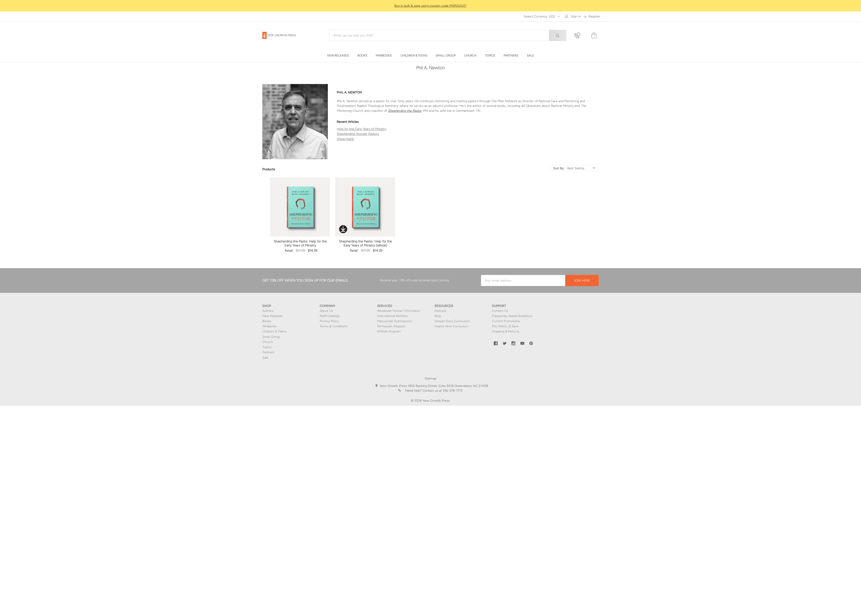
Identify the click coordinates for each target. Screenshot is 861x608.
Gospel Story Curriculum (452, 321)
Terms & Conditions (334, 326)
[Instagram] (513, 343)
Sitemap (430, 378)
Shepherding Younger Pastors (358, 134)
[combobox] (448, 35)
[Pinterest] (531, 343)
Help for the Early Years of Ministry (361, 129)
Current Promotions (506, 321)
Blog (438, 316)
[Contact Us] (580, 35)
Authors (268, 311)
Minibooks (269, 326)
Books (266, 321)
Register (594, 16)
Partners (268, 352)
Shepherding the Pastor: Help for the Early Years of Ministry (300, 243)
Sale (265, 358)
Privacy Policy (329, 321)
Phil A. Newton (468, 139)
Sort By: (558, 168)
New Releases (272, 316)
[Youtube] (522, 343)
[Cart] (593, 35)
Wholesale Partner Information (398, 311)
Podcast (440, 311)
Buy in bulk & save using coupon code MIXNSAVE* (430, 6)
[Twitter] (505, 343)
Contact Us (500, 311)
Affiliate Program (389, 331)
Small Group (271, 337)
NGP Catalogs (330, 316)
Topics (267, 347)
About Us (326, 311)
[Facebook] (496, 343)
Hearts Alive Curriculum (451, 326)
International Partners (392, 316)
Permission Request (391, 326)
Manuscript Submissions (394, 321)
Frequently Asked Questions (512, 316)
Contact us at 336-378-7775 (442, 390)
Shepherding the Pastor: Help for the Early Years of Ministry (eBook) (365, 243)
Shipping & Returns (505, 331)
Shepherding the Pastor (405, 111)
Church (267, 342)
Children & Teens (274, 331)
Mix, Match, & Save (505, 326)
